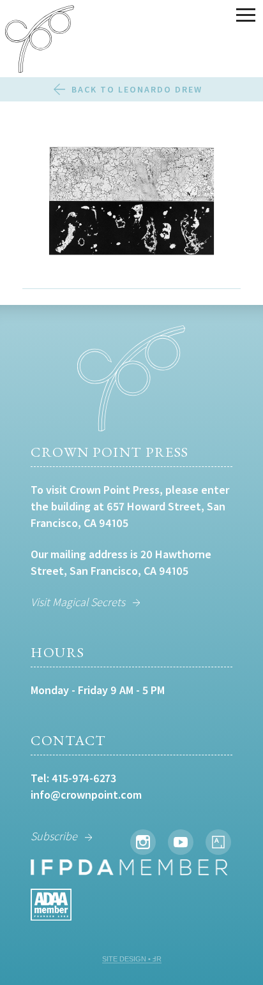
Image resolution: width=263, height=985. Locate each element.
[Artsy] (218, 842)
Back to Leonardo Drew (136, 89)
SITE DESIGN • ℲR (132, 959)
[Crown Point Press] (39, 41)
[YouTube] (180, 842)
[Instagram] (143, 842)
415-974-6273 (84, 778)
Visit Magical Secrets (78, 602)
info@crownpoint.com (86, 794)
